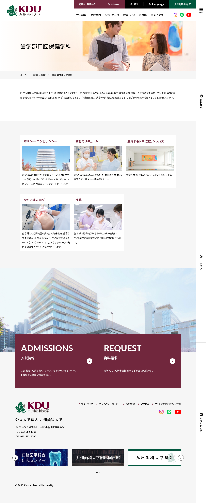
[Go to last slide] (15, 458)
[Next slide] (181, 458)
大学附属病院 (181, 4)
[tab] (97, 472)
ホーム (23, 75)
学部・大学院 (39, 75)
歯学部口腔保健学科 (62, 75)
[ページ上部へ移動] (187, 493)
